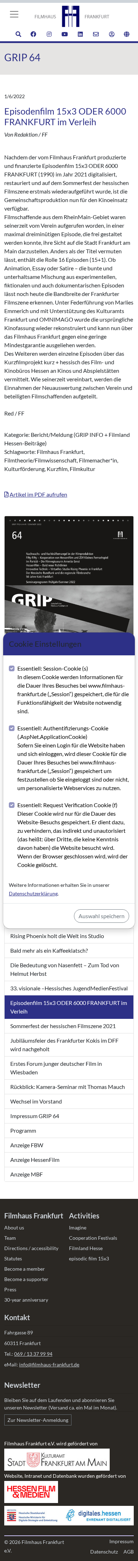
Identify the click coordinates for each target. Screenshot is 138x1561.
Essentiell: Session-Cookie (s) (73, 689)
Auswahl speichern (102, 915)
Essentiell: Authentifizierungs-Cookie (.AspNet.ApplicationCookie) (73, 758)
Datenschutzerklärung (33, 893)
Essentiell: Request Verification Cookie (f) (72, 834)
